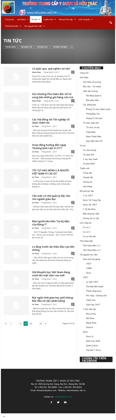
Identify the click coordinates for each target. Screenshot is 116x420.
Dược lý (89, 336)
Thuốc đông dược (94, 291)
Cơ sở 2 (86, 232)
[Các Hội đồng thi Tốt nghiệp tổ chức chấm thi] (16, 127)
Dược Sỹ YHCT (90, 205)
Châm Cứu (91, 300)
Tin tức (34, 19)
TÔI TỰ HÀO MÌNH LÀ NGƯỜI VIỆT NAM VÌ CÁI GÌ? (50, 172)
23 (31, 323)
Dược (88, 273)
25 (41, 323)
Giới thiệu (21, 19)
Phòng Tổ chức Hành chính (98, 109)
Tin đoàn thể (26, 47)
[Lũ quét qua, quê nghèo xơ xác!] (16, 76)
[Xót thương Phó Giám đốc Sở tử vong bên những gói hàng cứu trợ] (16, 101)
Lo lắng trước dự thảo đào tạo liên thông (53, 248)
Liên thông (87, 186)
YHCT (88, 264)
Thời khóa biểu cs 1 (91, 245)
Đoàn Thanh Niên (93, 136)
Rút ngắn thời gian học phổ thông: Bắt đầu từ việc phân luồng (53, 299)
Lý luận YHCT (92, 282)
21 (21, 323)
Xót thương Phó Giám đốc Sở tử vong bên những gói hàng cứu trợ (52, 95)
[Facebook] (51, 403)
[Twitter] (58, 403)
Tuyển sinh (48, 19)
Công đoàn (90, 132)
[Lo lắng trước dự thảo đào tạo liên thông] (16, 254)
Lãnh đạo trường (90, 91)
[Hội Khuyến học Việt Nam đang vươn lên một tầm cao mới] (16, 280)
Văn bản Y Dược (93, 350)
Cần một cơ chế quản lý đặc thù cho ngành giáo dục (51, 197)
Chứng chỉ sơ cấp (91, 218)
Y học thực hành (90, 159)
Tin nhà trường (60, 47)
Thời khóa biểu (11, 26)
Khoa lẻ (89, 327)
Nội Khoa (90, 318)
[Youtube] (65, 403)
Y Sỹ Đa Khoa (89, 209)
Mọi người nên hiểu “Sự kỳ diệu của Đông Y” (50, 222)
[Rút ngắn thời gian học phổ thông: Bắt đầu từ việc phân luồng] (16, 305)
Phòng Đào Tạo (93, 114)
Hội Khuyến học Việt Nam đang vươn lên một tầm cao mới (51, 273)
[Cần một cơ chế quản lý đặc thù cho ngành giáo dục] (16, 203)
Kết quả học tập (66, 19)
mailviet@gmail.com (63, 397)
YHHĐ (89, 268)
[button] (110, 22)
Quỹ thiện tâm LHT (94, 141)
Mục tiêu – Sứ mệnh (92, 86)
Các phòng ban (89, 105)
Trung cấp (87, 173)
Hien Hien (36, 72)
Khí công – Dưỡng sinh (96, 295)
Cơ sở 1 (86, 227)
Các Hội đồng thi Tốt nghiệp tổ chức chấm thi (50, 121)
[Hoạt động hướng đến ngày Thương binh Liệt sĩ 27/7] (16, 152)
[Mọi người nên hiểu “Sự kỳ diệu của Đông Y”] (16, 229)
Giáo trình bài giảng (91, 259)
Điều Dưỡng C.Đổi (91, 214)
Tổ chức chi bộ (92, 127)
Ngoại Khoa (91, 323)
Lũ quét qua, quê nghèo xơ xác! (51, 68)
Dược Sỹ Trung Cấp (92, 200)
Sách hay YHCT (93, 305)
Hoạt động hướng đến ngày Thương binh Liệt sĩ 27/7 (49, 146)
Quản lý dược (92, 345)
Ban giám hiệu (92, 100)
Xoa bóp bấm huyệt (94, 286)
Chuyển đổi (88, 177)
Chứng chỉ (87, 182)
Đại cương (90, 314)
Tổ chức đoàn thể (90, 123)
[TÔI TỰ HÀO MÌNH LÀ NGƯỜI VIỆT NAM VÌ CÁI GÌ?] (16, 178)
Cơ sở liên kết (89, 236)
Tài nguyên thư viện (33, 26)
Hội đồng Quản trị (93, 96)
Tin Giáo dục (42, 47)
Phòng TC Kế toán (94, 118)
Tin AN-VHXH (10, 47)
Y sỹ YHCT (88, 195)
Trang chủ (9, 19)
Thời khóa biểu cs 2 (91, 250)
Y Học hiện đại (89, 309)
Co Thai (35, 126)
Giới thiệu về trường (92, 82)
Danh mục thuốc (93, 341)
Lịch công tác (84, 19)
